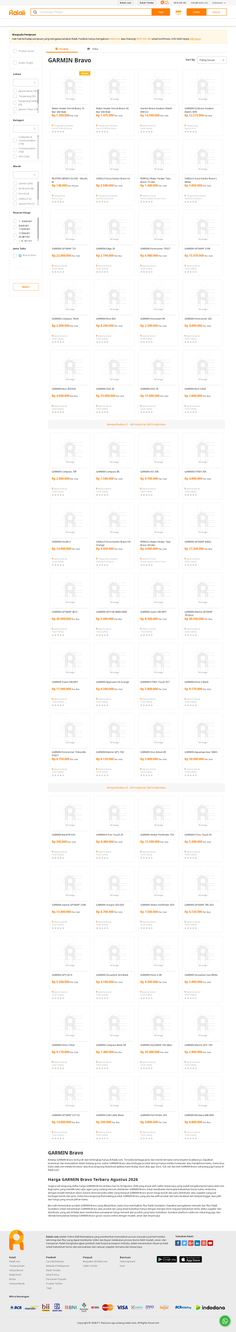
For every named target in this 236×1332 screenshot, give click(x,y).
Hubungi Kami (127, 1261)
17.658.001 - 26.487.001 (25, 235)
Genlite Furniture (104, 198)
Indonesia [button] (218, 2)
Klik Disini (195, 38)
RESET (26, 287)
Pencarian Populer (56, 1279)
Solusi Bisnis (16, 1270)
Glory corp (57, 198)
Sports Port (190, 128)
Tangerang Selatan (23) (28, 102)
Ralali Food (15, 1274)
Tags (49, 1288)
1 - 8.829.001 (25, 221)
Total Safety (146, 128)
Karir (122, 1265)
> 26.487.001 (25, 241)
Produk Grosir (26, 51)
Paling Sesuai (207, 60)
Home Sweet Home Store (153, 198)
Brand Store (29, 255)
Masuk (216, 12)
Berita (12, 1279)
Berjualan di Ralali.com (95, 1261)
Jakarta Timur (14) (28, 109)
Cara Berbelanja (55, 1261)
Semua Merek (17, 1283)
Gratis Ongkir (26, 62)
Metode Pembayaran (57, 1265)
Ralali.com (125, 2)
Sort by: (190, 59)
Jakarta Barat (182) (28, 91)
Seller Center (90, 1265)
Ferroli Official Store (62, 128)
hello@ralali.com (199, 2)
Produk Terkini (54, 1283)
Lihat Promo (52, 1274)
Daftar (196, 12)
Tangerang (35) (27, 96)
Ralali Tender (147, 2)
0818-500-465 (180, 2)
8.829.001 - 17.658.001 (24, 227)
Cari (160, 12)
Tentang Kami (17, 1265)
